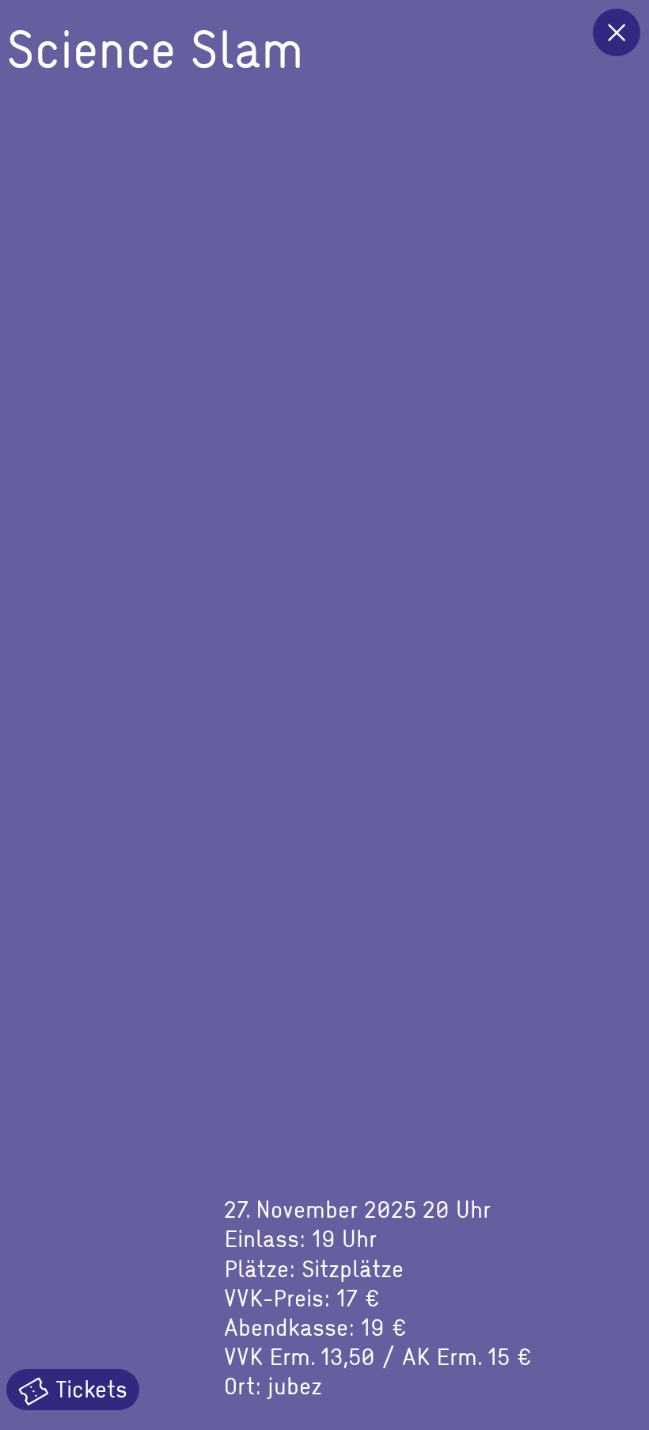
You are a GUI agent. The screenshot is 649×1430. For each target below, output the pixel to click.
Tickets (88, 1388)
